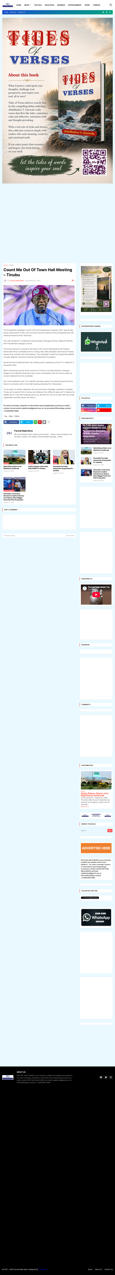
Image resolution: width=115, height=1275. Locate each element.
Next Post (70, 535)
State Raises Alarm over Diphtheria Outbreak (12, 467)
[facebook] (103, 12)
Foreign (96, 5)
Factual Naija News (23, 431)
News (26, 5)
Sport (87, 5)
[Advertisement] (57, 223)
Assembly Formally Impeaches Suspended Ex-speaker (63, 468)
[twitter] (106, 12)
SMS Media (42, 1269)
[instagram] (110, 12)
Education (49, 5)
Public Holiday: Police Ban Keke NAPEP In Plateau (38, 467)
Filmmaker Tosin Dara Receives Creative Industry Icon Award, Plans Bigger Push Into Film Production (13, 497)
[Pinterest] (40, 422)
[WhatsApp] (35, 422)
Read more (85, 806)
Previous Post (10, 535)
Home (18, 5)
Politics (38, 5)
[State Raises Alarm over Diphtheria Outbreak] (86, 450)
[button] (111, 5)
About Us (13, 12)
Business (61, 5)
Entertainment (75, 5)
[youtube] (104, 410)
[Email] (44, 422)
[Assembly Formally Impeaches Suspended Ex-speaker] (86, 460)
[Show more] (49, 422)
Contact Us (21, 12)
